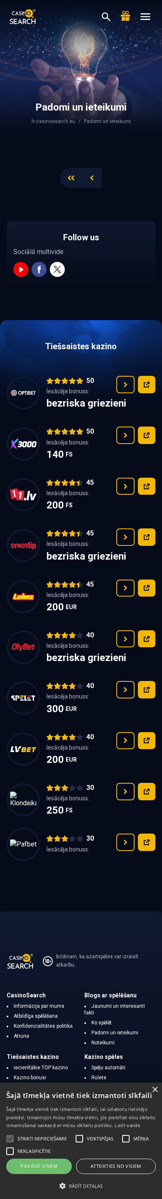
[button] (81, 1186)
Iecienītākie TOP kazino (41, 1068)
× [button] (155, 1090)
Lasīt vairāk (127, 1125)
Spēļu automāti (108, 1068)
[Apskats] (125, 384)
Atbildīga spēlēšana (36, 1016)
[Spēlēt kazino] (146, 384)
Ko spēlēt (101, 1023)
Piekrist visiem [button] (38, 1166)
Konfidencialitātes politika (43, 1026)
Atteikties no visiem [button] (116, 1166)
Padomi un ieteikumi (114, 1033)
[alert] (81, 1141)
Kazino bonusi (30, 1078)
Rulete (98, 1078)
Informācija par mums (39, 1006)
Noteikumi (103, 1043)
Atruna (21, 1036)
